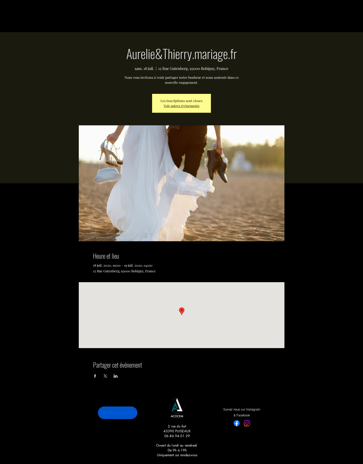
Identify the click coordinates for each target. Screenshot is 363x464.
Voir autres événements (181, 106)
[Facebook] (237, 423)
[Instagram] (247, 423)
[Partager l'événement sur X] (105, 376)
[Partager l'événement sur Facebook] (95, 376)
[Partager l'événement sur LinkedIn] (116, 376)
